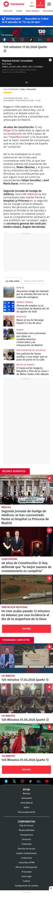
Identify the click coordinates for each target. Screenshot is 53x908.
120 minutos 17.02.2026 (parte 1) (26, 658)
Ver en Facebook (6, 782)
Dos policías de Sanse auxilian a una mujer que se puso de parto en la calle (8, 354)
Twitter (13, 39)
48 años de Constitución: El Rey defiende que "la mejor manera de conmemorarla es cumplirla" (26, 542)
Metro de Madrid (25, 365)
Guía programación (26, 812)
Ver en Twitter (14, 782)
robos (19, 330)
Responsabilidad (26, 830)
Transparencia (26, 835)
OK (26, 82)
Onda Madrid (32, 11)
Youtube (48, 39)
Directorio (26, 839)
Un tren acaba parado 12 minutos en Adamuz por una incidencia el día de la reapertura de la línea (26, 589)
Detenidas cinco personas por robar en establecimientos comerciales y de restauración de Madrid (8, 334)
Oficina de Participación (26, 867)
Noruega (21, 317)
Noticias (7, 11)
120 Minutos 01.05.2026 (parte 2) (26, 698)
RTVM (26, 789)
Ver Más (26, 629)
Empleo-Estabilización (26, 853)
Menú (49, 4)
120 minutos (8, 676)
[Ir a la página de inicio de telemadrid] (13, 4)
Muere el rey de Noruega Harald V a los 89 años (8, 320)
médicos (32, 194)
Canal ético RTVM (26, 863)
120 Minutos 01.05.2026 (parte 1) (26, 738)
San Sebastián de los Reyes (31, 350)
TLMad (19, 11)
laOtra (26, 807)
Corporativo (26, 821)
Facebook (4, 39)
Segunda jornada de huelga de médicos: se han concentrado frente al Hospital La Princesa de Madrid (26, 490)
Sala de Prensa (26, 826)
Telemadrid (26, 798)
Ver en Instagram (22, 781)
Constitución (14, 133)
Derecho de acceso (26, 849)
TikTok (30, 39)
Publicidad (26, 844)
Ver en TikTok (30, 782)
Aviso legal (26, 876)
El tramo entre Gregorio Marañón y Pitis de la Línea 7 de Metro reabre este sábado (8, 368)
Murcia (20, 288)
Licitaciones (26, 858)
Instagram (22, 39)
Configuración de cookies (26, 886)
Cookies (26, 881)
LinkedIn (39, 39)
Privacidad (26, 872)
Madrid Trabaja (24, 302)
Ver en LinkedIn (38, 781)
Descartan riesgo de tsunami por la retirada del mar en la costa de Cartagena (8, 292)
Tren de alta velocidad (14, 607)
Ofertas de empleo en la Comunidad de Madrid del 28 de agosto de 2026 (8, 306)
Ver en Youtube (47, 781)
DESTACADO (13, 19)
